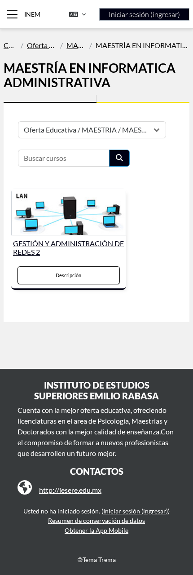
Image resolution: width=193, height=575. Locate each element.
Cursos (10, 45)
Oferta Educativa (42, 45)
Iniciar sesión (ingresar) (144, 14)
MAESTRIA (75, 45)
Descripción (68, 275)
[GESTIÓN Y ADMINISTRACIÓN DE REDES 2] (68, 212)
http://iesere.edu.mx (70, 490)
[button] (77, 14)
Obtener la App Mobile (96, 530)
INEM (32, 14)
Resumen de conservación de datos (96, 520)
